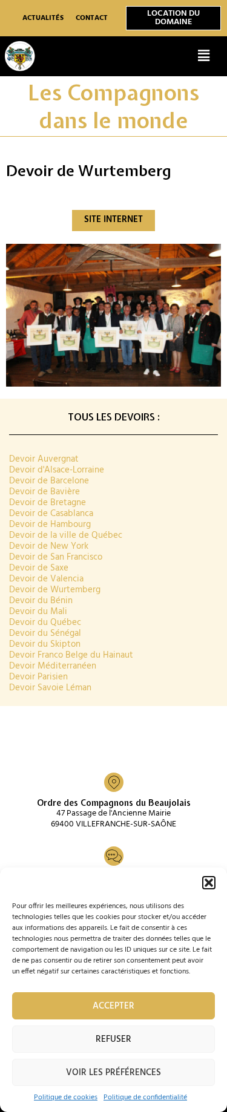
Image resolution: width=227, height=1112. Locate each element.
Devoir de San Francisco (55, 557)
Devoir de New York (48, 547)
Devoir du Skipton (45, 645)
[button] (209, 883)
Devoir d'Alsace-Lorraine (56, 470)
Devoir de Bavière (44, 492)
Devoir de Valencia (46, 579)
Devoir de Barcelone (49, 481)
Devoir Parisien (38, 677)
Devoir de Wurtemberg (54, 590)
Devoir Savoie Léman (50, 688)
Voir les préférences (113, 1072)
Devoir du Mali (38, 612)
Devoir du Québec (45, 623)
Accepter (113, 1006)
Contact (92, 18)
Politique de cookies (65, 1097)
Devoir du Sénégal (45, 634)
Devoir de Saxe (38, 568)
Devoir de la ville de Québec (65, 536)
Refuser (113, 1039)
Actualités (43, 18)
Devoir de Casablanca (51, 514)
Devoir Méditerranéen (52, 666)
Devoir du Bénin (41, 601)
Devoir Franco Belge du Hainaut (71, 655)
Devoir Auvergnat (44, 459)
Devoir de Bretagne (47, 503)
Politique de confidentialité (145, 1097)
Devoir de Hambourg (50, 525)
